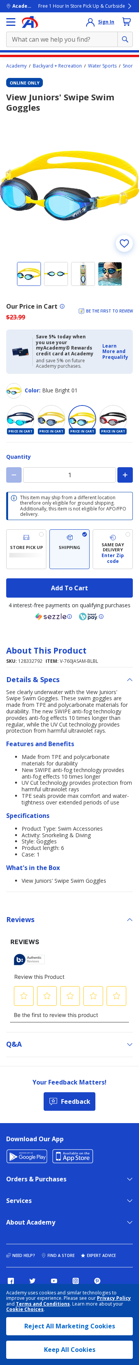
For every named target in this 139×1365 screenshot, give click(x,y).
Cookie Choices (25, 1309)
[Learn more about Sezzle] (53, 616)
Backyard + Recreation (57, 66)
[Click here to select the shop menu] (10, 22)
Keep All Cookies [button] (69, 1349)
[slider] (69, 185)
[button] (115, 351)
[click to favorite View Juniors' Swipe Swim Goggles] (124, 243)
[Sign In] (90, 22)
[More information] (62, 306)
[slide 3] (83, 274)
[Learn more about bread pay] (91, 616)
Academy (16, 66)
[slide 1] (29, 274)
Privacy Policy (114, 1298)
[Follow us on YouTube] (54, 1281)
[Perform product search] (125, 39)
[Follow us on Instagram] (75, 1281)
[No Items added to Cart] (126, 21)
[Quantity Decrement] (14, 475)
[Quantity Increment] (125, 475)
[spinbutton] (69, 475)
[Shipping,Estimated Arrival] (69, 549)
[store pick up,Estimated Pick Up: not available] (26, 549)
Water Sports (102, 66)
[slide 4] (110, 274)
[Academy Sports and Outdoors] (30, 22)
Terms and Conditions (43, 1304)
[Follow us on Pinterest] (97, 1281)
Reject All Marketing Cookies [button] (69, 1326)
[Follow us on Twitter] (32, 1281)
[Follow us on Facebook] (10, 1281)
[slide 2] (56, 274)
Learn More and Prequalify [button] (115, 351)
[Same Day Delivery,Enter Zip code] (112, 549)
